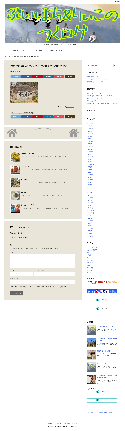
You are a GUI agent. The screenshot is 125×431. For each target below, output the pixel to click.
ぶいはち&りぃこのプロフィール (96, 79)
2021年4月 (90, 202)
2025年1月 (90, 136)
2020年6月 (90, 218)
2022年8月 (90, 169)
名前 (12, 270)
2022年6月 (90, 174)
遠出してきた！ (91, 268)
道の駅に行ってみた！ (93, 265)
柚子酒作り (24, 179)
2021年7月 (90, 195)
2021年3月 (90, 205)
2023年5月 (90, 159)
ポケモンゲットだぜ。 (28, 205)
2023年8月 (90, 154)
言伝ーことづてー (92, 101)
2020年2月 (90, 228)
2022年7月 (90, 172)
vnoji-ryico (70, 107)
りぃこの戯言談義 (92, 250)
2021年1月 (90, 208)
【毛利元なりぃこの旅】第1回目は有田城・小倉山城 (102, 103)
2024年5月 (90, 144)
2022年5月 (90, 177)
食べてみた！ (90, 270)
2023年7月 (90, 156)
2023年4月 (90, 162)
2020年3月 (90, 226)
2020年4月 (90, 223)
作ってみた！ (90, 252)
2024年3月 (90, 149)
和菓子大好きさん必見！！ (94, 98)
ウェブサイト (14, 278)
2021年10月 (90, 190)
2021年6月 (90, 197)
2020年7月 (90, 215)
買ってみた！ (90, 260)
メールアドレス (39, 270)
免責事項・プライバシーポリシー (96, 82)
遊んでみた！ (90, 262)
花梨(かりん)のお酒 (27, 153)
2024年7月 (90, 141)
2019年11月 (90, 236)
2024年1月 (90, 151)
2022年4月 (90, 179)
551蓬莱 (23, 192)
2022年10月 (90, 164)
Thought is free (72, 426)
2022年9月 (90, 167)
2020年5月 (90, 220)
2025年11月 (90, 126)
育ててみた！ (90, 257)
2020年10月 (90, 213)
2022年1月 (90, 185)
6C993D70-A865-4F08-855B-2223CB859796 (26, 57)
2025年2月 (90, 133)
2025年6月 (90, 131)
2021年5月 (90, 200)
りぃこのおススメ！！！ (94, 247)
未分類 (89, 255)
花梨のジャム (25, 166)
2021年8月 (90, 192)
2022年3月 (90, 182)
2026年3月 (90, 123)
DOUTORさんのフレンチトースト (96, 93)
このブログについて (92, 77)
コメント (12, 252)
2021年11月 (90, 187)
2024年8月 (90, 139)
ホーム (8, 57)
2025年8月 (90, 128)
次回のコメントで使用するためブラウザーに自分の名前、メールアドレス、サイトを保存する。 (39, 287)
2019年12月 (90, 233)
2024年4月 (90, 146)
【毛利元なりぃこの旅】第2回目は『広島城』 (100, 96)
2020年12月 (90, 210)
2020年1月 (90, 231)
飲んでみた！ (90, 273)
